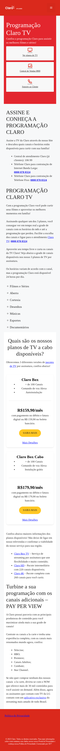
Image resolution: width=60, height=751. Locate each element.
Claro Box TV (21, 551)
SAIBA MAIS (30, 430)
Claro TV (25, 234)
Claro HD (18, 563)
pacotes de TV (17, 359)
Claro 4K (18, 571)
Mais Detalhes (30, 440)
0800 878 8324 (23, 165)
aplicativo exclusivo (35, 695)
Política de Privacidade (17, 713)
